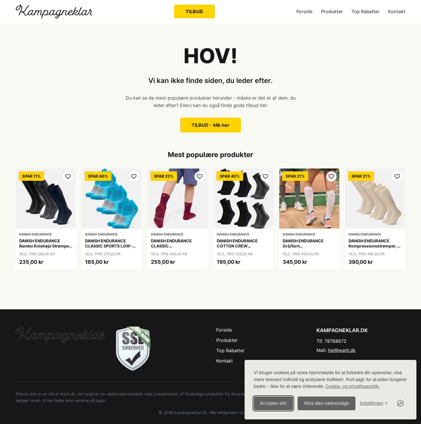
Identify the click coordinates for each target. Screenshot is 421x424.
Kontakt (396, 11)
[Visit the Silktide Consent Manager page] (400, 403)
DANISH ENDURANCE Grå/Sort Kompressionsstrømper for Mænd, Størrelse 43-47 (309, 248)
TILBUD (194, 11)
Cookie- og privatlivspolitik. (352, 386)
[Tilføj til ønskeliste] (68, 176)
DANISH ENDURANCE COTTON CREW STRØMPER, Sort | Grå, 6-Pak (241, 248)
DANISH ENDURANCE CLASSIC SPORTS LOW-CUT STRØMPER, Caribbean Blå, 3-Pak (108, 248)
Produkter (332, 11)
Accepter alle (273, 403)
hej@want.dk (342, 350)
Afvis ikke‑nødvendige (326, 403)
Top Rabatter (365, 11)
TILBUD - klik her (210, 125)
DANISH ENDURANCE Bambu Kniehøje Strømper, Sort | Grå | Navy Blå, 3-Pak (45, 245)
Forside (304, 11)
